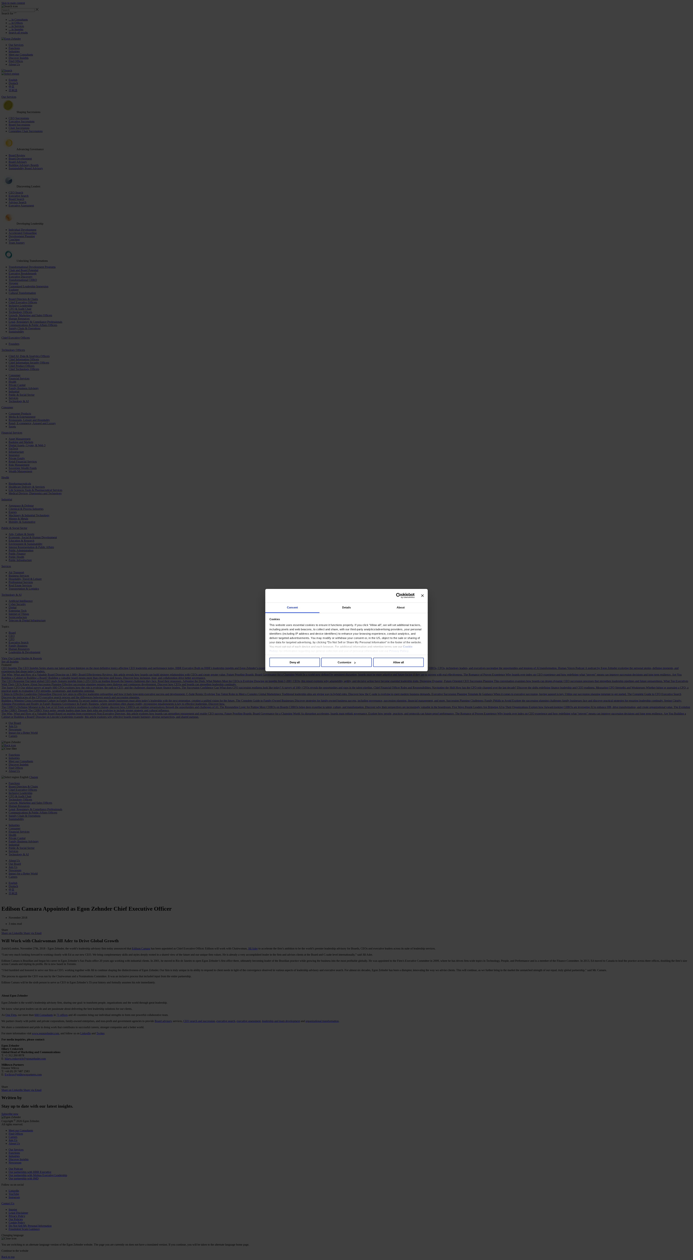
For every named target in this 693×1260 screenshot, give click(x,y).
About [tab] (401, 607)
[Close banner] (422, 595)
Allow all (398, 662)
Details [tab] (346, 607)
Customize (344, 662)
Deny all (295, 662)
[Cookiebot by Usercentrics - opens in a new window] (399, 595)
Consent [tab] (292, 607)
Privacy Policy (398, 650)
